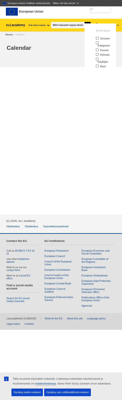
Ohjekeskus (13, 226)
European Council (54, 256)
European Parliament (56, 250)
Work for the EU (54, 318)
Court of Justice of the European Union (56, 276)
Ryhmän (105, 54)
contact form (13, 270)
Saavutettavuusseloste (56, 226)
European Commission (57, 269)
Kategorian (104, 45)
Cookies (29, 324)
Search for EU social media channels (18, 300)
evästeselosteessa (45, 383)
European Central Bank (57, 283)
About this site (75, 318)
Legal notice (13, 324)
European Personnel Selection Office (93, 290)
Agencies (86, 305)
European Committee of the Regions (94, 260)
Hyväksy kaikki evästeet (27, 392)
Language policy (96, 318)
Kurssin (104, 50)
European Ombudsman (94, 275)
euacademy (15, 25)
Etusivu (9, 34)
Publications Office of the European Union (95, 299)
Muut (103, 66)
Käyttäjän (103, 61)
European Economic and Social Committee (95, 252)
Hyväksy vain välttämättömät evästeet (67, 392)
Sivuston (105, 38)
